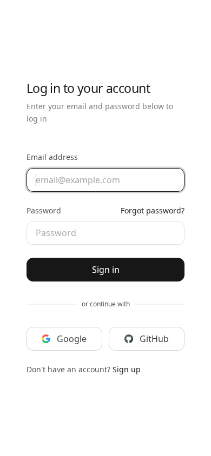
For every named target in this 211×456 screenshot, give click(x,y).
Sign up (127, 369)
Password (44, 210)
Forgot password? (152, 210)
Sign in (106, 270)
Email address (52, 157)
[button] (64, 339)
